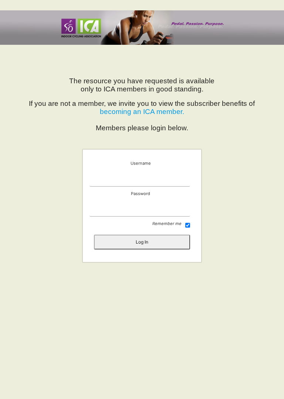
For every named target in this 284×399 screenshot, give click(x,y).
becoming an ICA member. (142, 111)
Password (140, 193)
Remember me (167, 223)
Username (141, 163)
